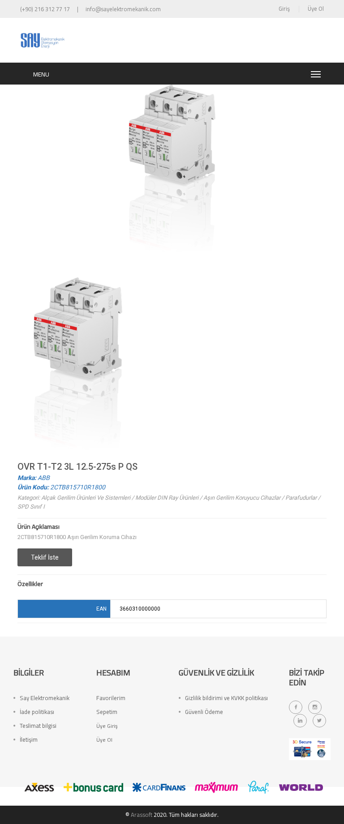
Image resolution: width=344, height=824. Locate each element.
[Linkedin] (300, 720)
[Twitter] (319, 720)
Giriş (284, 8)
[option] (78, 369)
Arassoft (141, 814)
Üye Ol (316, 8)
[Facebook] (295, 707)
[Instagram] (315, 707)
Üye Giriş (107, 726)
